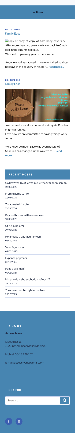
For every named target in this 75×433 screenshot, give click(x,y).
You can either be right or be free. (25, 290)
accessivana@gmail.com (29, 362)
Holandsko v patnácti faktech (23, 236)
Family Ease (12, 33)
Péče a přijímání (15, 268)
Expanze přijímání (16, 258)
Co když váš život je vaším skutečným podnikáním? (36, 183)
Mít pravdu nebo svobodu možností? (27, 279)
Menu (39, 12)
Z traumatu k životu (17, 204)
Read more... (56, 66)
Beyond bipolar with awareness (24, 215)
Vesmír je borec (15, 247)
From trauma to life (17, 193)
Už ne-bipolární (14, 226)
